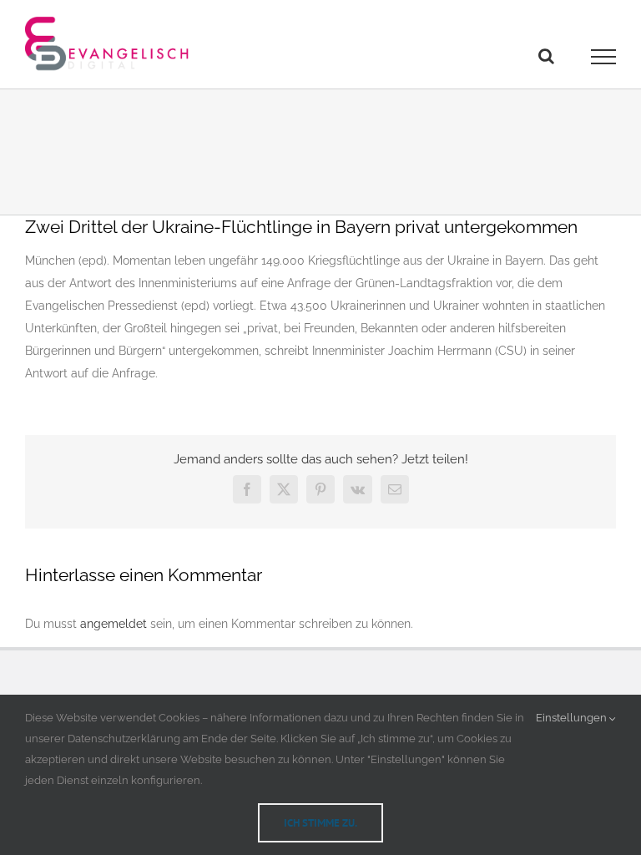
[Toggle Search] (546, 56)
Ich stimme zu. (320, 823)
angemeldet (113, 623)
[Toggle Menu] (604, 56)
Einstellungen (572, 717)
